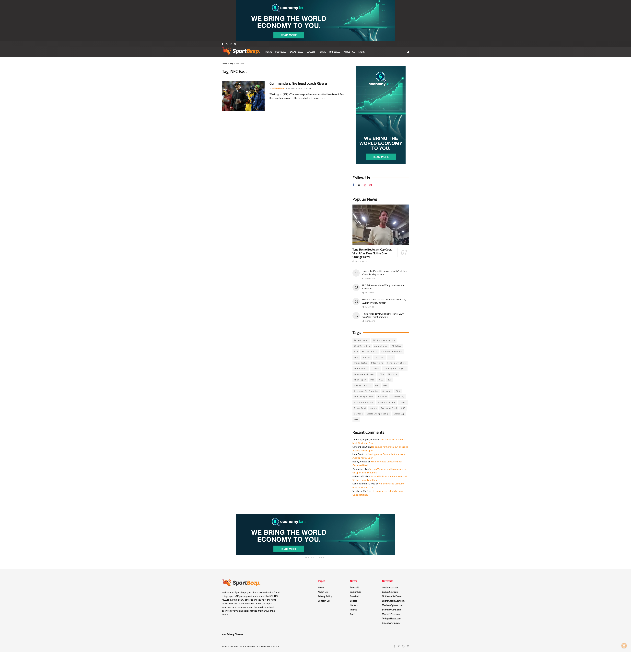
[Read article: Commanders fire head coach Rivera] (243, 96)
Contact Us (324, 600)
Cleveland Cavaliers (391, 351)
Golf (391, 357)
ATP (356, 351)
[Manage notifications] (624, 645)
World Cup (399, 414)
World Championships (378, 414)
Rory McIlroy (397, 397)
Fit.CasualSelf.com (391, 596)
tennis (373, 408)
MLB (372, 380)
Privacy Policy (325, 596)
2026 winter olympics (384, 340)
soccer (403, 402)
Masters (392, 374)
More (362, 51)
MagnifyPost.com (391, 614)
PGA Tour (382, 397)
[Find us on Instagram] (231, 44)
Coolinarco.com (390, 587)
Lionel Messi (360, 368)
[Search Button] (408, 52)
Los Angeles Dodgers (395, 368)
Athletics (349, 51)
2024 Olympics (361, 340)
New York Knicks (362, 385)
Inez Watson (278, 88)
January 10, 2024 (294, 88)
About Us (323, 591)
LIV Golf (376, 368)
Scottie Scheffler (386, 402)
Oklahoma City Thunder (366, 391)
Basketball (296, 51)
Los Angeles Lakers (364, 374)
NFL (377, 385)
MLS (381, 380)
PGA (398, 391)
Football (280, 51)
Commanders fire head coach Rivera (298, 83)
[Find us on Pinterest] (235, 44)
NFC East (240, 63)
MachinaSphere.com (392, 605)
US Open (358, 414)
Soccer (311, 51)
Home (269, 51)
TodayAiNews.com (391, 618)
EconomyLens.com (391, 609)
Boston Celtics (369, 351)
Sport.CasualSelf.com (393, 600)
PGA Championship (363, 397)
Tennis (322, 51)
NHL (385, 385)
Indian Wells (360, 363)
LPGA (381, 374)
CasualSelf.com (390, 591)
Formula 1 (380, 357)
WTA (356, 419)
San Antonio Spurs (363, 402)
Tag (231, 63)
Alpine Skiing (381, 346)
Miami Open (360, 380)
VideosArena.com (391, 622)
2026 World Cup (362, 346)
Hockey (354, 605)
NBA (389, 380)
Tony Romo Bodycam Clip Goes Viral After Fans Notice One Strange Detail (372, 253)
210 (312, 88)
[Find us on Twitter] (226, 44)
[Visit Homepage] (241, 51)
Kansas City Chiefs (397, 363)
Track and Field (389, 408)
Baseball (334, 51)
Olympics (387, 391)
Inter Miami (377, 363)
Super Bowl (360, 408)
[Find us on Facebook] (222, 44)
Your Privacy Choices (232, 634)
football (366, 357)
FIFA (356, 357)
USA (403, 408)
